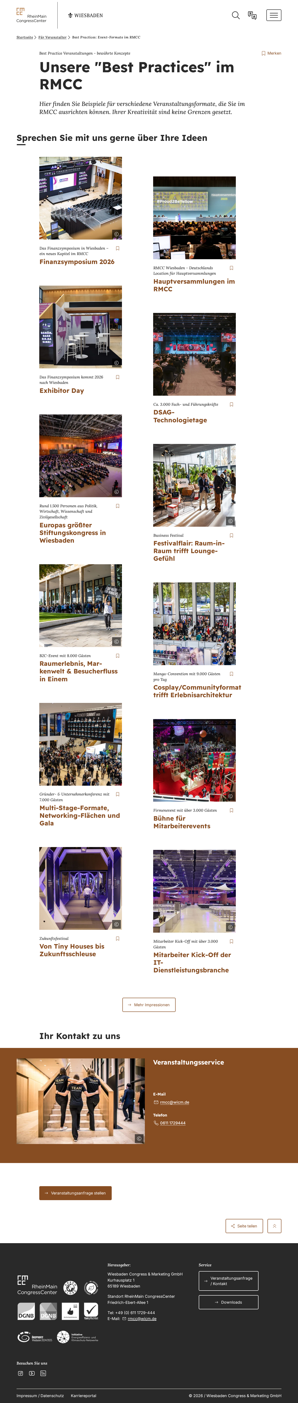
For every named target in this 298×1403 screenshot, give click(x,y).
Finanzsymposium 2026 (77, 262)
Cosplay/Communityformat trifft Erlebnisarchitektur (197, 691)
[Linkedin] (43, 1373)
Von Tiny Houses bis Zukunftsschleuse (71, 950)
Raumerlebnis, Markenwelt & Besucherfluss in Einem (78, 671)
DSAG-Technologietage (180, 416)
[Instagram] (20, 1373)
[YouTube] (32, 1373)
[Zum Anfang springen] (274, 1226)
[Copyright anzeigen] (115, 233)
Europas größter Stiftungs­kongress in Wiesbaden (72, 532)
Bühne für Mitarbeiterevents (181, 822)
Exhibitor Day (61, 390)
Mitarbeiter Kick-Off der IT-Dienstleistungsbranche (192, 962)
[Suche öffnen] (235, 15)
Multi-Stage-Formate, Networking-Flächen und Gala (79, 815)
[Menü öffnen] (273, 15)
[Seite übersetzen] (252, 15)
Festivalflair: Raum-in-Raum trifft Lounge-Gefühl (189, 550)
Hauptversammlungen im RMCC (194, 285)
